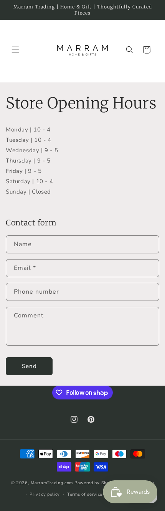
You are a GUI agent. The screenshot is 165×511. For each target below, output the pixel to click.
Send (29, 366)
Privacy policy (45, 494)
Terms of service (84, 494)
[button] (15, 49)
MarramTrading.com (52, 482)
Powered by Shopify (96, 482)
